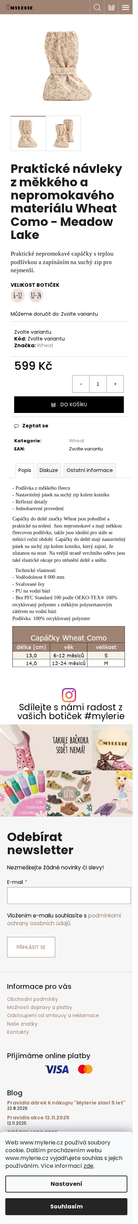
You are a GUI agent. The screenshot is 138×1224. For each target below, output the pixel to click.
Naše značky (22, 1023)
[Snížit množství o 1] (81, 383)
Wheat (45, 345)
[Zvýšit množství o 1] (115, 383)
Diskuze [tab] (49, 470)
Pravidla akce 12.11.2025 (38, 1117)
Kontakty (18, 1032)
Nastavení (66, 1184)
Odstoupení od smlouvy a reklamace (53, 1015)
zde (88, 1166)
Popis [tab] (24, 470)
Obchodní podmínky (32, 999)
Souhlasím (66, 1206)
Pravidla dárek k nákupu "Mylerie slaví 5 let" (66, 1103)
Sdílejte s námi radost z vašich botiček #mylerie (71, 712)
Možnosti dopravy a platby (39, 1007)
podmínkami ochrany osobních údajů (64, 919)
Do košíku (74, 404)
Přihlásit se (31, 947)
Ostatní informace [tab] (90, 470)
